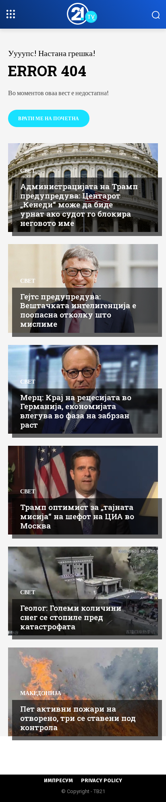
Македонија (40, 693)
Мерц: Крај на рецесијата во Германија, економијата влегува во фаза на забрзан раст (75, 411)
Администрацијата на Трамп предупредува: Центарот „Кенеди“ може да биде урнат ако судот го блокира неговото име (79, 204)
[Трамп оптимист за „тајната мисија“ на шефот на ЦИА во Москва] (83, 490)
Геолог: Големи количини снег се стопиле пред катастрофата (70, 617)
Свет (27, 170)
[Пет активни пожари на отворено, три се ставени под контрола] (83, 691)
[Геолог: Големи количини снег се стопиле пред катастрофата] (83, 591)
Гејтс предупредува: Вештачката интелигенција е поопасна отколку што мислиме (78, 310)
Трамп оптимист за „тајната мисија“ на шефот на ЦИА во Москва (77, 516)
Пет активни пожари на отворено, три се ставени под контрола (78, 718)
